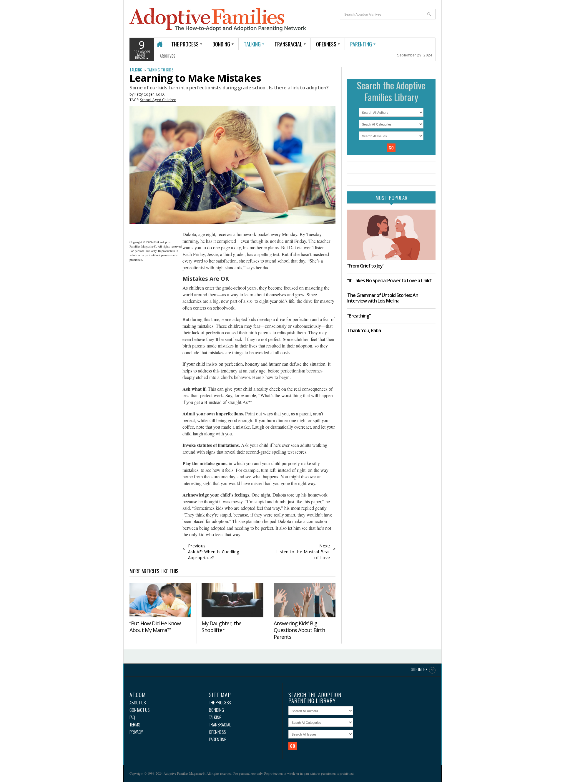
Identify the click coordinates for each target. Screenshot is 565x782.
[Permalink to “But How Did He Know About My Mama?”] (160, 600)
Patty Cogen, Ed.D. (149, 94)
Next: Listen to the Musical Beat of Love (303, 551)
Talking (252, 44)
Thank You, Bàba (364, 330)
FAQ (132, 717)
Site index (419, 669)
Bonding (221, 44)
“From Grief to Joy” (365, 266)
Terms (134, 724)
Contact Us (139, 710)
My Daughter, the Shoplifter (221, 627)
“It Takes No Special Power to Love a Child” (389, 280)
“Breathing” (358, 316)
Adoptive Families (217, 20)
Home (159, 41)
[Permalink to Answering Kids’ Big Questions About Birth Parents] (304, 600)
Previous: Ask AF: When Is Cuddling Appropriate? (213, 551)
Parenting (361, 44)
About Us (137, 702)
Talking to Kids (160, 70)
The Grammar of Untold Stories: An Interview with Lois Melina (382, 298)
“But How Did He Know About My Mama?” (155, 627)
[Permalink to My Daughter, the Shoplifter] (232, 600)
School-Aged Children (158, 99)
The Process (185, 44)
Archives (167, 56)
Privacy (136, 732)
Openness (326, 44)
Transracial (288, 44)
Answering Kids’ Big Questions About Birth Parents (299, 630)
